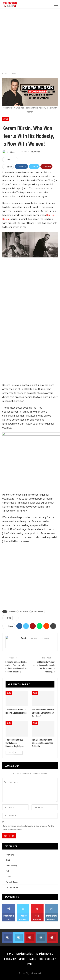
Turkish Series (12, 887)
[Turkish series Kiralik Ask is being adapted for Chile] (17, 698)
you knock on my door (37, 611)
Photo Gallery (11, 865)
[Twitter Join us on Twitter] (19, 937)
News (5, 119)
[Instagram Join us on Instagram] (41, 937)
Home (10, 953)
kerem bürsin (12, 611)
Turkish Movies (12, 882)
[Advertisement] (30, 40)
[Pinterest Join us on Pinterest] (52, 937)
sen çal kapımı (24, 611)
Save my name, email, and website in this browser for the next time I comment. (28, 828)
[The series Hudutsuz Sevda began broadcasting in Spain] (17, 729)
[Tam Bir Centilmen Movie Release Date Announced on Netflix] (43, 729)
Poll (7, 870)
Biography (10, 854)
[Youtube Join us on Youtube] (30, 937)
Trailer (8, 876)
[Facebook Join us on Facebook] (8, 937)
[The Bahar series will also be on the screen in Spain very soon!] (43, 698)
